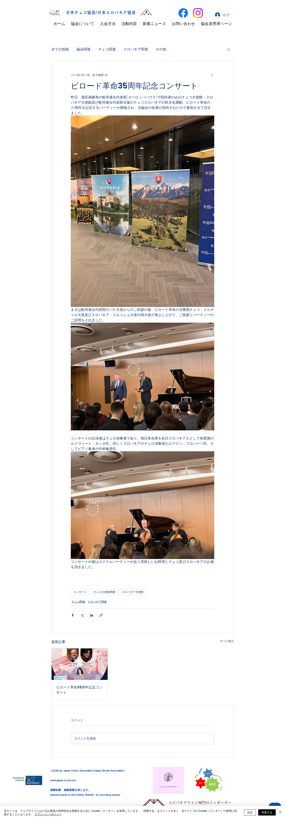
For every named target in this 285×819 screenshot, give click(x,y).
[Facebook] (183, 13)
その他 (161, 49)
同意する (267, 812)
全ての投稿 (60, 49)
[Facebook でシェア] (72, 615)
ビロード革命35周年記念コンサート (79, 690)
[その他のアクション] (212, 75)
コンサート (80, 592)
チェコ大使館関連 (104, 592)
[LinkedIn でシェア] (91, 615)
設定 (250, 812)
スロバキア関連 (136, 49)
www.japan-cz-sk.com (63, 780)
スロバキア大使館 (132, 592)
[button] (229, 49)
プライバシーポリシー (48, 814)
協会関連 (84, 49)
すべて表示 (227, 641)
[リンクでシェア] (101, 615)
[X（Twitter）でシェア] (82, 615)
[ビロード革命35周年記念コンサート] (80, 664)
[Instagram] (198, 13)
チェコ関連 (107, 49)
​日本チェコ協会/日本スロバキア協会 (101, 12)
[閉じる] (280, 812)
